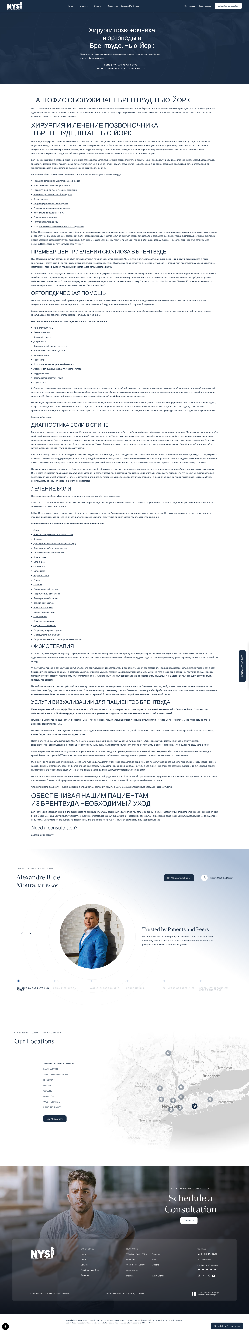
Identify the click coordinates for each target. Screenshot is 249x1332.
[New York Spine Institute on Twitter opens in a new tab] (208, 1275)
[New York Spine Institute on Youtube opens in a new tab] (213, 1275)
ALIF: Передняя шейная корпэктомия (51, 185)
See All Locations (55, 1118)
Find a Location (205, 6)
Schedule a (191, 1200)
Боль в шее (39, 561)
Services (84, 1264)
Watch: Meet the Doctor (221, 878)
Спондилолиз (40, 616)
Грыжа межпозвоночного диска (48, 552)
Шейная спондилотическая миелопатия (53, 534)
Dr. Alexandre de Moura (178, 877)
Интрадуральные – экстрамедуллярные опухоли (57, 639)
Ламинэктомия (40, 199)
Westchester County (56, 1074)
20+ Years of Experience (179, 988)
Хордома (37, 539)
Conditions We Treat (90, 1270)
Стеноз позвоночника (43, 611)
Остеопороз (39, 570)
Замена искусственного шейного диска (52, 194)
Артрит (36, 529)
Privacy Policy (129, 1294)
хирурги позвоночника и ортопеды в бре (122, 68)
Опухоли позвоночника (44, 625)
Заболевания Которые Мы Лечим (123, 6)
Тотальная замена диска (45, 221)
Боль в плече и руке (43, 607)
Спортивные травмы (43, 620)
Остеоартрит (39, 566)
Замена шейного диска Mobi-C (48, 212)
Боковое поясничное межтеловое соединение (61, 226)
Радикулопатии (41, 575)
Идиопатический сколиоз (45, 589)
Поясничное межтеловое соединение (51, 208)
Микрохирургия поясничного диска (50, 203)
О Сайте (84, 6)
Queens (47, 1090)
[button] (5, 1326)
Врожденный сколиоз (43, 602)
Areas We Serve (127, 65)
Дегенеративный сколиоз (45, 598)
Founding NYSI (135, 988)
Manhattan (50, 1069)
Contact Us (189, 1220)
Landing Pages (52, 1107)
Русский (191, 6)
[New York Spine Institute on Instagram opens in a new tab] (199, 1275)
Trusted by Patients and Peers (33, 989)
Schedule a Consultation (228, 6)
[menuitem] (199, 1275)
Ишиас (36, 580)
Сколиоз (37, 584)
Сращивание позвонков (45, 217)
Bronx (47, 1085)
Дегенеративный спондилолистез (50, 548)
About (83, 1259)
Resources (85, 1275)
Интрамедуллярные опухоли (47, 630)
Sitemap (141, 1294)
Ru (114, 65)
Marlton (48, 1096)
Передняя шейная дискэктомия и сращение (55, 189)
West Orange (51, 1101)
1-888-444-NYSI (146, 1323)
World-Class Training (104, 988)
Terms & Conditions (113, 1294)
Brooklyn (49, 1079)
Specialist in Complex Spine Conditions (213, 989)
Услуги (97, 6)
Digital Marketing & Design (208, 1294)
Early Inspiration (64, 988)
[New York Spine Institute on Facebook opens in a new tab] (204, 1275)
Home (70, 6)
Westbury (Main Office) (58, 1063)
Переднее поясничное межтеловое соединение (56, 180)
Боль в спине (39, 557)
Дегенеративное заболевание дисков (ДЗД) (54, 543)
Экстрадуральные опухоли (46, 634)
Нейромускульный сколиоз (46, 593)
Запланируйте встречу (42, 416)
